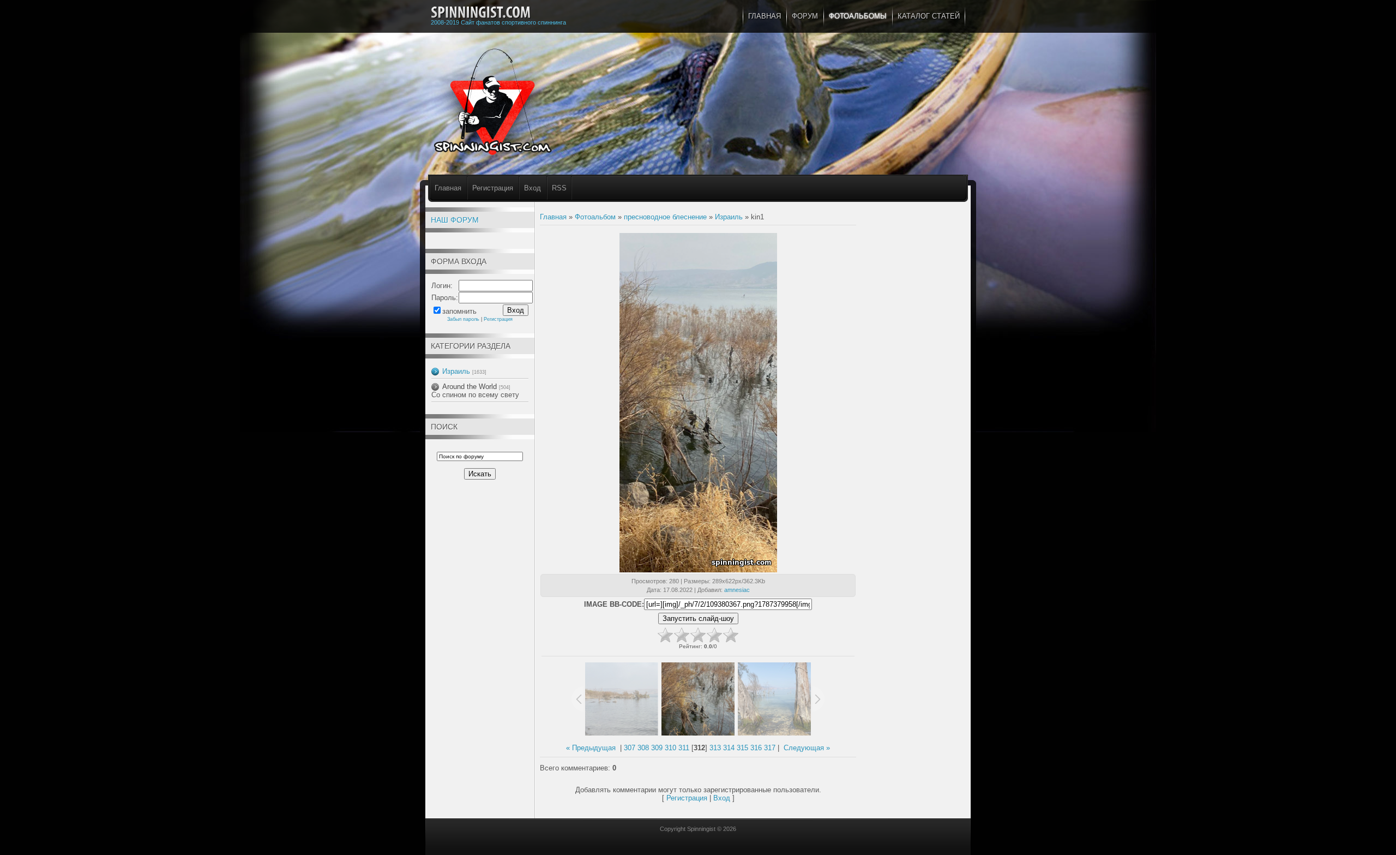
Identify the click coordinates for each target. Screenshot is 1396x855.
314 (729, 748)
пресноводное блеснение (665, 217)
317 (769, 748)
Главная (448, 188)
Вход (532, 188)
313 (715, 748)
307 (629, 748)
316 (756, 748)
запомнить (459, 311)
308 (643, 748)
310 (670, 748)
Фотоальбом (595, 217)
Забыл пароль (463, 319)
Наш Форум (455, 220)
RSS (559, 188)
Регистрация (492, 188)
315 (742, 748)
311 (683, 748)
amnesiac (737, 590)
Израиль (456, 371)
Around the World (469, 386)
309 (657, 748)
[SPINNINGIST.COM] (481, 13)
